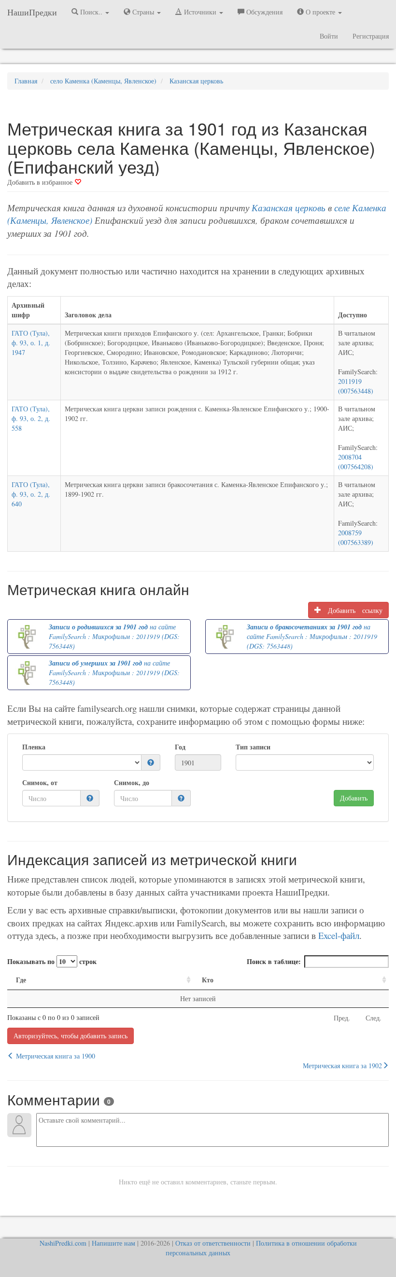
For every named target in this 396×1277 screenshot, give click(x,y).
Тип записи (253, 747)
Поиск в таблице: (274, 961)
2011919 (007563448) (355, 386)
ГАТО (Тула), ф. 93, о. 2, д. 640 (31, 494)
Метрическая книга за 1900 (54, 1055)
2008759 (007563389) (355, 537)
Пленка (33, 747)
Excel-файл (338, 935)
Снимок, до (131, 783)
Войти (329, 36)
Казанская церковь (288, 208)
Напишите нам (113, 1243)
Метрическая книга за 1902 (342, 1065)
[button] (150, 762)
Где (21, 980)
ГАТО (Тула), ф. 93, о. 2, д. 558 (31, 418)
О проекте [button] (320, 11)
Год (180, 747)
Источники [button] (200, 11)
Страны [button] (143, 11)
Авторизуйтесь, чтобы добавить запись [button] (70, 1035)
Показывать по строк (52, 961)
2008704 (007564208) (355, 461)
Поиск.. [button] (91, 11)
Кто (207, 980)
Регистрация (371, 36)
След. (374, 1017)
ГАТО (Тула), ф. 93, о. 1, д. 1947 (31, 342)
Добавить (354, 797)
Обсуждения (263, 11)
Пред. (342, 1017)
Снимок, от (39, 783)
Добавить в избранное (40, 182)
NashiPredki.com (63, 1243)
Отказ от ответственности (213, 1243)
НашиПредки (32, 12)
